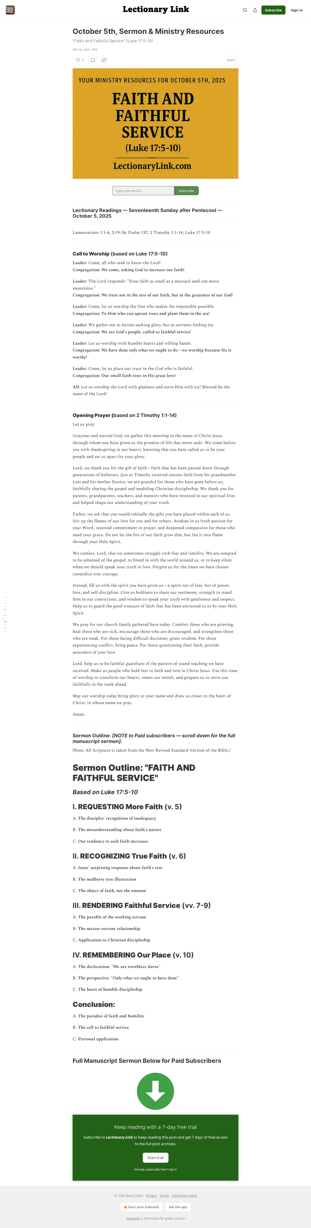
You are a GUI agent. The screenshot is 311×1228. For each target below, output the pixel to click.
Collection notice (184, 1195)
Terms (164, 1195)
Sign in (297, 10)
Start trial (156, 1157)
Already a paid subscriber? (155, 1169)
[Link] (66, 254)
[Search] (245, 10)
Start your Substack (143, 1207)
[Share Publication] (255, 10)
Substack (133, 1218)
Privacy (151, 1195)
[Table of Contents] (5, 614)
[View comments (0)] (93, 60)
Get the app (178, 1207)
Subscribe (273, 10)
